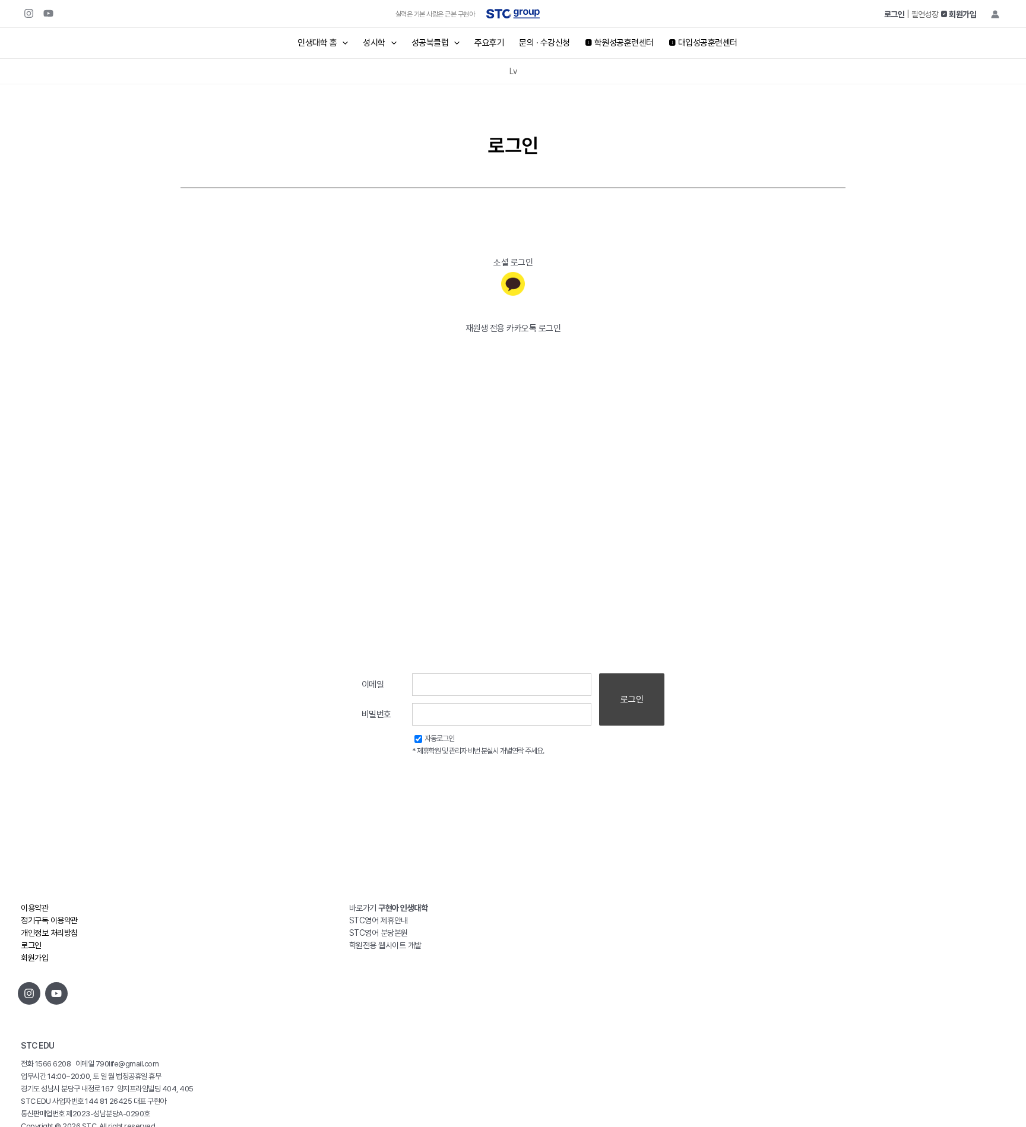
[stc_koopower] (29, 13)
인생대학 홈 (317, 42)
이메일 (373, 684)
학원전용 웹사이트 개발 (385, 945)
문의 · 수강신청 (544, 42)
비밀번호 (376, 714)
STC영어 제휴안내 (378, 920)
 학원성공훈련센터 (619, 42)
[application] (342, 43)
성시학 (374, 42)
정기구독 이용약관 (49, 920)
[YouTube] (48, 13)
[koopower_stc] (29, 993)
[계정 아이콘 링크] (995, 14)
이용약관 (34, 908)
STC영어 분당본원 (378, 933)
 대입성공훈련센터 (703, 42)
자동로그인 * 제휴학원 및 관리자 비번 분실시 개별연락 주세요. (478, 744)
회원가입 (34, 958)
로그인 (632, 699)
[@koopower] (56, 993)
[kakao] (513, 284)
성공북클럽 (430, 42)
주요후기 (489, 42)
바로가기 (388, 908)
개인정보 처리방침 (49, 933)
